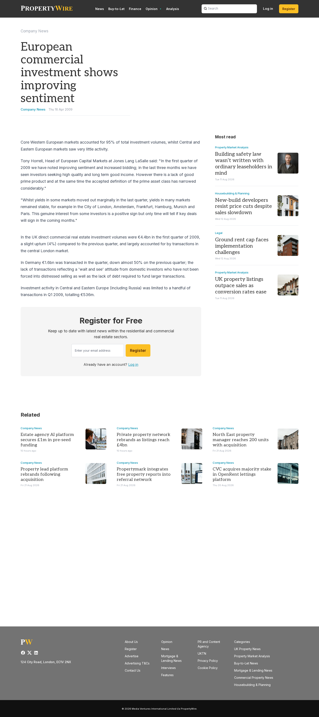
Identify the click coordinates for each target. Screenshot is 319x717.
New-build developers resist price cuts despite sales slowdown (243, 206)
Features (167, 675)
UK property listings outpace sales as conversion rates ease (240, 285)
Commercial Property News (253, 677)
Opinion (152, 9)
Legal (218, 233)
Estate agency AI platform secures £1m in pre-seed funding (47, 440)
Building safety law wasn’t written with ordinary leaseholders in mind (243, 163)
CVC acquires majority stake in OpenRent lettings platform (242, 474)
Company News (34, 31)
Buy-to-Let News (246, 663)
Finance (135, 9)
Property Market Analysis (231, 147)
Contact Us (132, 670)
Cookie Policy (208, 668)
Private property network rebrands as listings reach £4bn (143, 440)
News (99, 9)
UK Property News (247, 649)
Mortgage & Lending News (253, 670)
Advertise (131, 656)
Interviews (168, 668)
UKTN (202, 653)
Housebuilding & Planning (232, 193)
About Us (131, 642)
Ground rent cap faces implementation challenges (241, 246)
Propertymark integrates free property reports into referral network (144, 474)
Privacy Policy (208, 660)
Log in (268, 9)
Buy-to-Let (116, 9)
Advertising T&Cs (137, 663)
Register (288, 9)
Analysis (172, 9)
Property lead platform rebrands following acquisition (44, 474)
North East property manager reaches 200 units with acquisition (241, 440)
